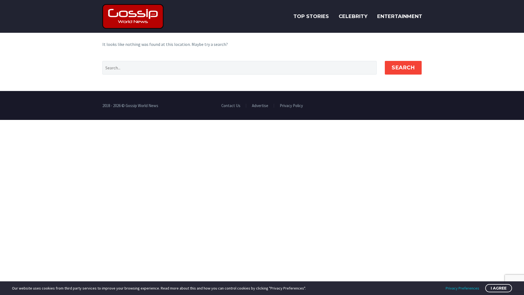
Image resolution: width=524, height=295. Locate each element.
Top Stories (311, 16)
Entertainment (399, 16)
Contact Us (230, 106)
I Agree (499, 288)
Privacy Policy (291, 106)
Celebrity (353, 16)
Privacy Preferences (462, 288)
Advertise (260, 106)
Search (403, 67)
